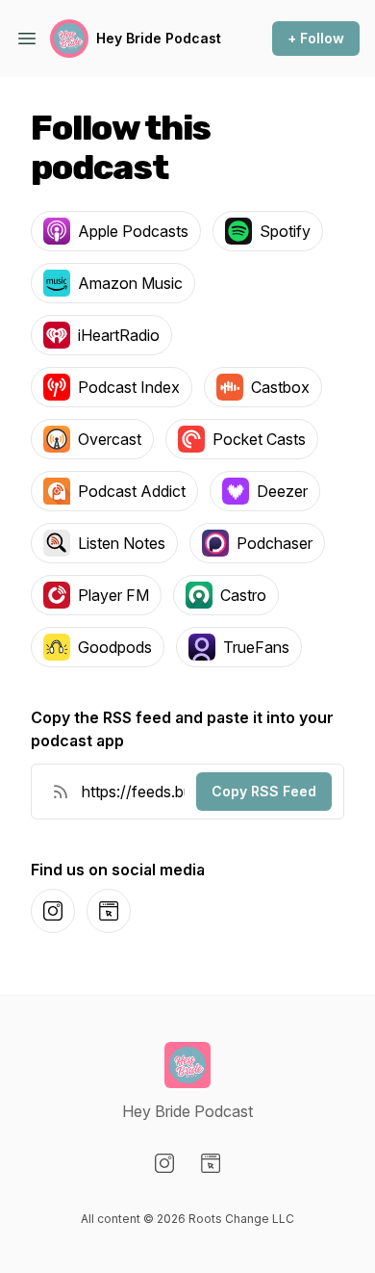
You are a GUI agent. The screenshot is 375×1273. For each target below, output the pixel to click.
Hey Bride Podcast (158, 38)
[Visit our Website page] (210, 1163)
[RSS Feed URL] (60, 791)
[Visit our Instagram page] (164, 1163)
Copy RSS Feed (264, 791)
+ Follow (316, 38)
